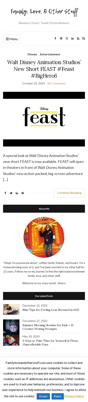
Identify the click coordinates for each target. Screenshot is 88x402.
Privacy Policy (74, 396)
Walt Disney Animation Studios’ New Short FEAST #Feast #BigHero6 (44, 69)
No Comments (56, 83)
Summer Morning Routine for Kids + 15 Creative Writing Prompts (48, 327)
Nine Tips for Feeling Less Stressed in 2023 (51, 310)
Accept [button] (43, 396)
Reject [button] (57, 396)
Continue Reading (69, 192)
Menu (13, 39)
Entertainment (50, 54)
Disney (32, 54)
